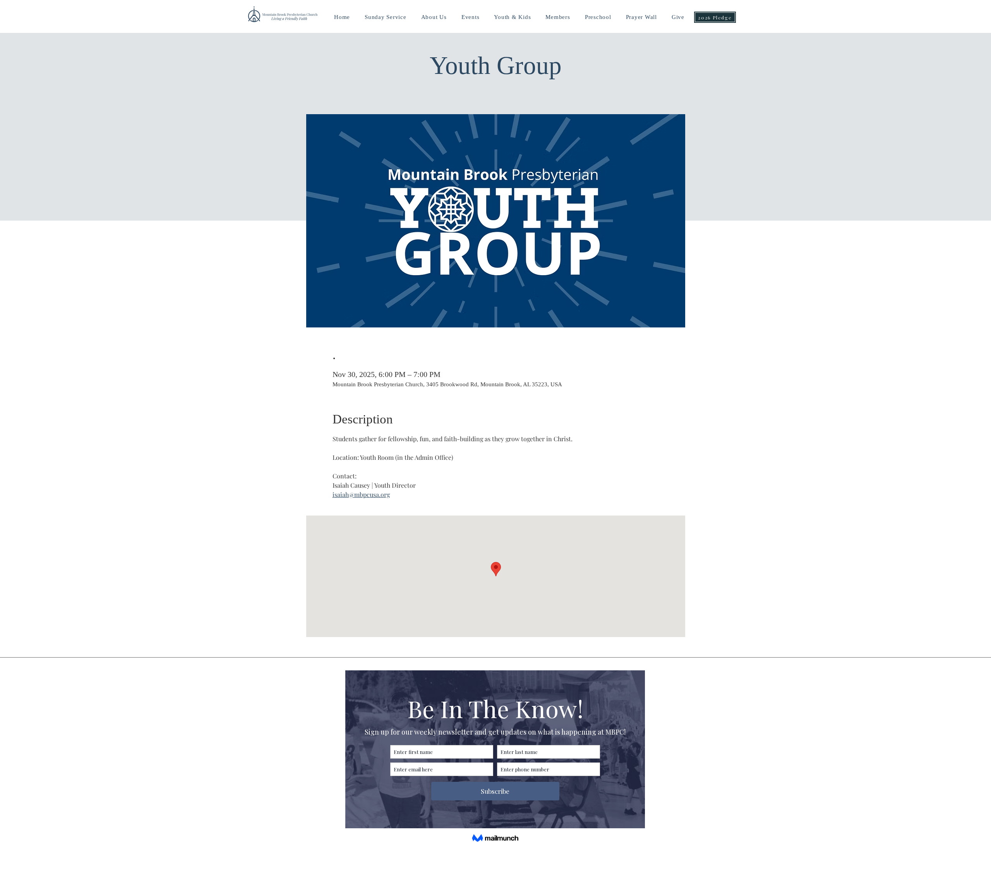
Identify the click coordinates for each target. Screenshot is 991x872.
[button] (512, 17)
